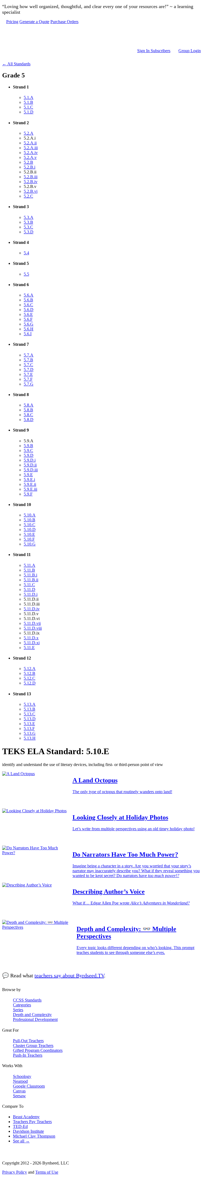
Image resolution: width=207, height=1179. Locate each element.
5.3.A (28, 217)
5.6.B (28, 300)
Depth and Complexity (32, 1014)
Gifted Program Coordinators (38, 1050)
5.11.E (29, 647)
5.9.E (28, 474)
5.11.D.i (30, 594)
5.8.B (28, 410)
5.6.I (28, 334)
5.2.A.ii (30, 143)
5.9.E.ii (30, 484)
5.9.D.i (30, 460)
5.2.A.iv (31, 152)
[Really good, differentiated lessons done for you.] (103, 36)
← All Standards (16, 64)
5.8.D (28, 419)
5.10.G (30, 544)
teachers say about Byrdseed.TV (69, 975)
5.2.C (28, 196)
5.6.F (28, 319)
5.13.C (29, 714)
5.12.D (30, 683)
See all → (21, 1141)
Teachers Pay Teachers (32, 1121)
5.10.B (29, 520)
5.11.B (29, 570)
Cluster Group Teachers (33, 1045)
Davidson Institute (28, 1131)
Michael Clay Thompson (34, 1136)
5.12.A (30, 668)
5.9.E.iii (30, 489)
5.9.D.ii (30, 465)
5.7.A (28, 355)
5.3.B (28, 222)
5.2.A (28, 133)
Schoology (22, 1076)
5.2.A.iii (31, 147)
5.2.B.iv (30, 181)
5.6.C (28, 304)
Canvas (19, 1091)
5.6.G (28, 324)
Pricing (12, 21)
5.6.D (28, 309)
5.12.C (29, 678)
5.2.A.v (30, 157)
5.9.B (28, 445)
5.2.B (28, 162)
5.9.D (28, 455)
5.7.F (28, 379)
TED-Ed (20, 1126)
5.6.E (28, 314)
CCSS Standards (27, 1000)
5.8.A (28, 405)
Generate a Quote (34, 21)
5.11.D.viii (33, 628)
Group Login (189, 50)
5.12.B (29, 673)
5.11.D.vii (32, 623)
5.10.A (30, 515)
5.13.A (30, 704)
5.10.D (30, 529)
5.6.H (28, 329)
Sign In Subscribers (153, 50)
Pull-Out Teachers (28, 1040)
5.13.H (30, 738)
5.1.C (28, 107)
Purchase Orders (64, 21)
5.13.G (30, 733)
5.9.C (28, 450)
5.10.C (29, 524)
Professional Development (35, 1019)
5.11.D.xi (32, 642)
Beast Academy (26, 1116)
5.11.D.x (31, 638)
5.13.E (29, 723)
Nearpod (20, 1081)
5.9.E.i (29, 479)
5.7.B (28, 360)
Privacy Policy (14, 1172)
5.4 (26, 253)
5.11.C (29, 584)
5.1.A (28, 97)
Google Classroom (29, 1086)
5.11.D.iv (32, 609)
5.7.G (28, 384)
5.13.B (29, 709)
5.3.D (28, 232)
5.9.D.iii (31, 470)
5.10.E (29, 534)
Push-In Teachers (27, 1055)
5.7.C (28, 364)
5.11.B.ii (31, 580)
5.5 (26, 274)
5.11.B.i (30, 575)
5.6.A (28, 295)
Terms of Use (46, 1172)
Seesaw (19, 1095)
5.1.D (28, 112)
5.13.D (30, 719)
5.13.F (29, 728)
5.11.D (29, 589)
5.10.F (29, 539)
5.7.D (28, 369)
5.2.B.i (29, 167)
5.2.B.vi (30, 191)
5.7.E (28, 374)
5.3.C (28, 227)
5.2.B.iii (30, 176)
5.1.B (28, 102)
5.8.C (28, 414)
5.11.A (29, 565)
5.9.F (28, 494)
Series (18, 1009)
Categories (22, 1005)
